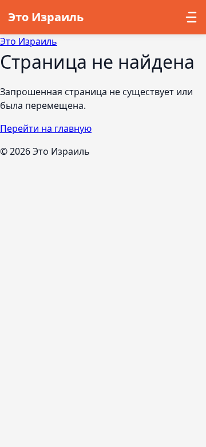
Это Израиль (28, 41)
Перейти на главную (46, 128)
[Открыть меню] (188, 17)
